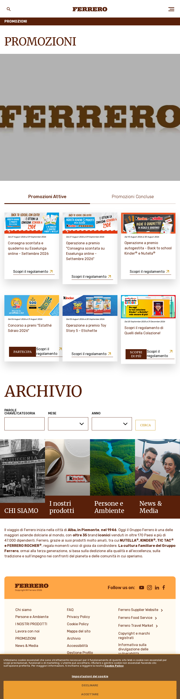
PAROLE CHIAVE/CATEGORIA (19, 412)
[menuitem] (141, 610)
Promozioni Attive (47, 196)
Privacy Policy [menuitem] (78, 617)
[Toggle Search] (8, 9)
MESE (52, 413)
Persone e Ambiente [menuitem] (32, 617)
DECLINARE (90, 685)
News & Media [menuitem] (26, 646)
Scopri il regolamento (30, 271)
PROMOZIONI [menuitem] (25, 638)
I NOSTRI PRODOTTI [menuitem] (31, 624)
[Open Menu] (171, 9)
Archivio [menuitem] (74, 638)
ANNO (96, 413)
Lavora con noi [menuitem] (27, 631)
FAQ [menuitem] (70, 610)
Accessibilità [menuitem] (77, 646)
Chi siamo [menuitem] (23, 610)
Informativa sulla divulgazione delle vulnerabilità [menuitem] (133, 649)
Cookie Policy (114, 665)
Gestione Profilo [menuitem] (80, 653)
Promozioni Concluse (133, 196)
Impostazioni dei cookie (90, 676)
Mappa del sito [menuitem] (78, 631)
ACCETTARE (90, 694)
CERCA (145, 425)
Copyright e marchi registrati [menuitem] (134, 635)
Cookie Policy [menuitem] (78, 624)
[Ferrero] (90, 9)
